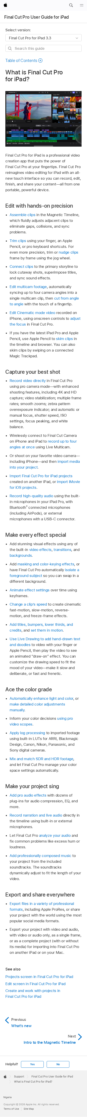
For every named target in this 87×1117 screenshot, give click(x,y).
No (58, 1064)
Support (19, 1076)
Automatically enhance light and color (41, 698)
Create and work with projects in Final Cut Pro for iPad (32, 993)
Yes (32, 1064)
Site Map (29, 1108)
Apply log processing (27, 733)
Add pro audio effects (28, 795)
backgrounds (21, 555)
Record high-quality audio (31, 496)
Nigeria (7, 1097)
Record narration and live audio (36, 815)
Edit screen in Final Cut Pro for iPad (35, 984)
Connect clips (21, 266)
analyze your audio (55, 835)
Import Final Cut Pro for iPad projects (41, 476)
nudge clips (68, 252)
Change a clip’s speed (28, 604)
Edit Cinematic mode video (32, 312)
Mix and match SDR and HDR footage (41, 759)
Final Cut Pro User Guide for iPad (36, 17)
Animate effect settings (30, 590)
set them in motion (47, 630)
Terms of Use (11, 1108)
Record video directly (28, 380)
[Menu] (81, 5)
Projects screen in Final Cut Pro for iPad (39, 976)
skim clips (64, 338)
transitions (62, 549)
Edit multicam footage (28, 286)
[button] (71, 5)
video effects (40, 549)
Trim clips (18, 241)
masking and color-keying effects (45, 564)
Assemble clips (22, 215)
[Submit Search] (10, 48)
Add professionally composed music (40, 855)
